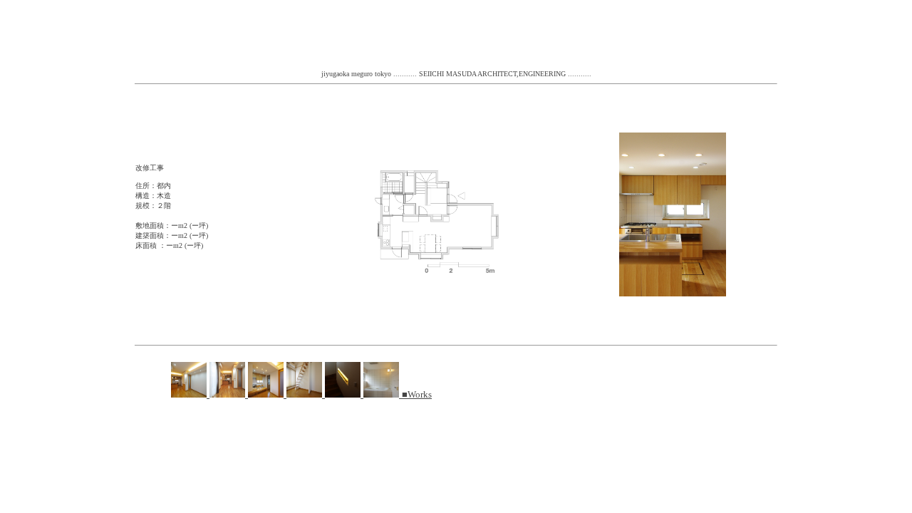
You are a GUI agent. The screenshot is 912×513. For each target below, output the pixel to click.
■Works (417, 394)
